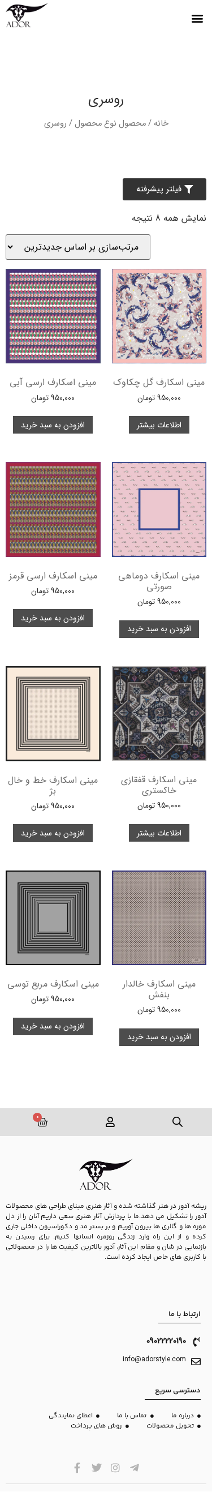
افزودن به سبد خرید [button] (53, 425)
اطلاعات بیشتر (159, 425)
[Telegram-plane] (135, 1468)
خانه (161, 123)
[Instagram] (115, 1468)
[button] (197, 18)
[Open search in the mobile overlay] (178, 1122)
